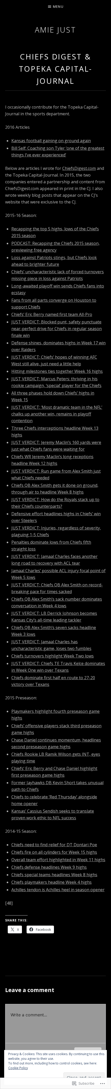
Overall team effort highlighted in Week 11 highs (58, 860)
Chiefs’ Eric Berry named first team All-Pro (51, 314)
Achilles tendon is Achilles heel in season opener (58, 890)
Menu (58, 6)
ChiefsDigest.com (79, 168)
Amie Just (55, 30)
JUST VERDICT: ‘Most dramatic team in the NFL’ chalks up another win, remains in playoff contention (56, 414)
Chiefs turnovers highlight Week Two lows (52, 656)
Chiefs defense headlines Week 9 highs (49, 867)
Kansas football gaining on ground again (51, 140)
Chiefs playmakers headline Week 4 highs (51, 882)
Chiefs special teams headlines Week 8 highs (54, 875)
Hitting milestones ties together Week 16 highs (57, 371)
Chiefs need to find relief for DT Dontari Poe (54, 845)
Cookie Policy (18, 1068)
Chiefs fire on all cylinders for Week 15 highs (54, 852)
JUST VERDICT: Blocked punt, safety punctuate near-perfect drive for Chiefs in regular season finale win (56, 328)
